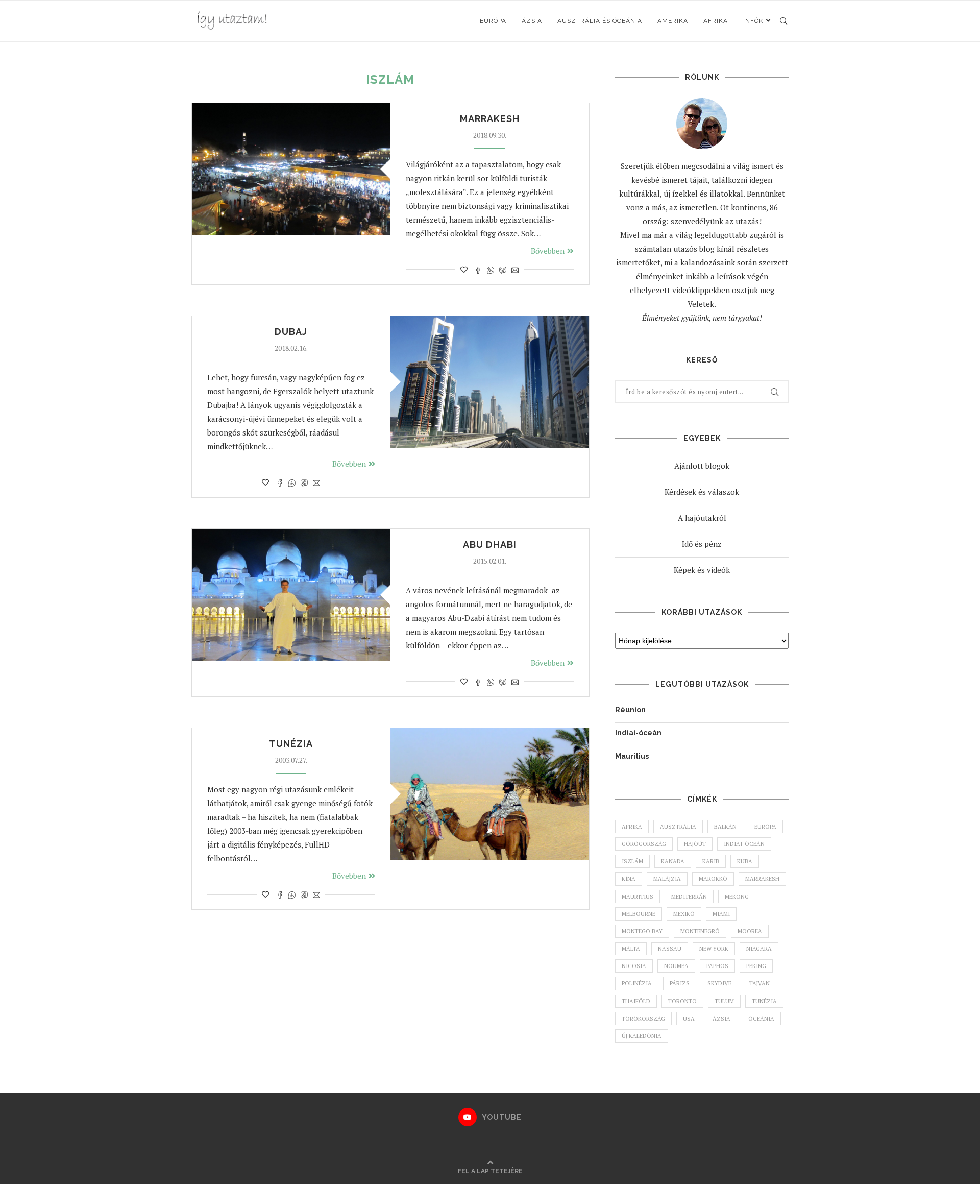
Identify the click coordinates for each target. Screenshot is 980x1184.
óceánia (761, 1018)
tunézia (764, 1001)
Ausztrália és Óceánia (599, 21)
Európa (493, 21)
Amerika (672, 21)
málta (631, 948)
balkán (725, 826)
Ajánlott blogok (701, 466)
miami (721, 913)
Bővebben (548, 251)
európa (765, 826)
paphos (717, 966)
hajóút (695, 844)
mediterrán (689, 896)
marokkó (713, 878)
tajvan (759, 983)
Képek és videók (702, 570)
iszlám (632, 861)
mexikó (684, 913)
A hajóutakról (702, 518)
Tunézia (291, 743)
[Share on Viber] (502, 269)
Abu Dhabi (490, 544)
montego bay (642, 931)
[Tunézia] (489, 794)
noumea (676, 966)
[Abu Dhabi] (291, 595)
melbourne (638, 913)
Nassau (669, 948)
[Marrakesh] (291, 169)
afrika (632, 826)
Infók (753, 21)
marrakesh (762, 878)
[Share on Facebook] (478, 269)
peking (756, 966)
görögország (644, 844)
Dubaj (291, 331)
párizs (680, 983)
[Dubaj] (489, 382)
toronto (682, 1001)
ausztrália (678, 826)
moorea (750, 931)
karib (710, 861)
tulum (724, 1001)
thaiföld (636, 1001)
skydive (719, 983)
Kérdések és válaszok (702, 492)
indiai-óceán (744, 844)
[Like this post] (464, 269)
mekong (737, 896)
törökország (643, 1018)
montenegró (700, 931)
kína (628, 878)
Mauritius (632, 756)
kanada (672, 861)
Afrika (715, 21)
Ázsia (532, 21)
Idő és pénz (702, 544)
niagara (759, 948)
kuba (744, 861)
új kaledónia (642, 1036)
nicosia (634, 966)
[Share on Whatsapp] (490, 269)
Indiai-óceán (638, 733)
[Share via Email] (515, 269)
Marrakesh (490, 118)
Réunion (630, 710)
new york (713, 948)
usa (689, 1018)
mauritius (637, 896)
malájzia (667, 878)
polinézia (637, 983)
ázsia (721, 1018)
